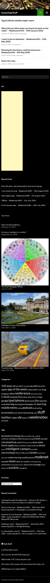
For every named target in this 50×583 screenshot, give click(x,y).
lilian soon (25, 453)
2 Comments (16, 44)
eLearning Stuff (9, 12)
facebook (14, 397)
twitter (6, 417)
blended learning (27, 439)
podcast (27, 407)
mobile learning (14, 457)
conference (22, 393)
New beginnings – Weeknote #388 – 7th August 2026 (23, 196)
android (37, 436)
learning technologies (24, 404)
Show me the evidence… (11, 225)
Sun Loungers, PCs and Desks (35, 533)
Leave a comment (21, 34)
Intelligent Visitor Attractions (13, 325)
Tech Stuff (8, 544)
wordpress (23, 468)
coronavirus (9, 442)
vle (19, 417)
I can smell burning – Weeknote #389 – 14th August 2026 (25, 191)
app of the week (17, 389)
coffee (11, 393)
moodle (4, 461)
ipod (32, 449)
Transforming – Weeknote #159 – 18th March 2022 (22, 368)
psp (15, 413)
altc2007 (19, 386)
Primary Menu (47, 12)
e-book (5, 396)
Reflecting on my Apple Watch (13, 569)
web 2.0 (25, 418)
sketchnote (28, 464)
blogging (4, 394)
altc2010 (41, 386)
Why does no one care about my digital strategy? (21, 502)
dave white (37, 442)
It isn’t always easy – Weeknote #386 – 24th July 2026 (23, 205)
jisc (37, 400)
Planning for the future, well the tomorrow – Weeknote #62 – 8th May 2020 (21, 51)
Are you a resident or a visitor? (14, 232)
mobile (5, 407)
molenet (42, 456)
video (14, 417)
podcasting (37, 408)
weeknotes (38, 417)
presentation (7, 412)
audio (40, 390)
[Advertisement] (12, 131)
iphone (19, 400)
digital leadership (32, 445)
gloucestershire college (32, 397)
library (18, 453)
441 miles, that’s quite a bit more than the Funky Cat (22, 564)
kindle (3, 404)
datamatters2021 (36, 394)
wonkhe (14, 467)
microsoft (4, 458)
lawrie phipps (8, 452)
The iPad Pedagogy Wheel (12, 286)
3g (22, 436)
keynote (43, 401)
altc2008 (26, 386)
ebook (42, 445)
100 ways (7, 385)
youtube (4, 420)
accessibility (28, 436)
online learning (35, 462)
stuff (41, 412)
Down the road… (9, 61)
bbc (20, 438)
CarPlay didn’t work (9, 550)
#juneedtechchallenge (11, 436)
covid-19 (21, 442)
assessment (32, 389)
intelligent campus (18, 449)
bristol (37, 438)
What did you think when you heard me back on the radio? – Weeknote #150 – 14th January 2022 (24, 29)
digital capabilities (21, 445)
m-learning (40, 404)
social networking (25, 413)
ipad (12, 400)
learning (10, 404)
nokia (19, 408)
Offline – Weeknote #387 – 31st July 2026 (18, 200)
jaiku (36, 449)
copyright (43, 439)
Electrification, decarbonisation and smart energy (21, 186)
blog (44, 389)
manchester (42, 453)
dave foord (28, 442)
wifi (7, 468)
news (13, 407)
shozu (21, 465)
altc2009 (34, 386)
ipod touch (30, 400)
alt (14, 386)
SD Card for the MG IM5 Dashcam (15, 554)
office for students (23, 462)
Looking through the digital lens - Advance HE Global (23, 500)
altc (33, 436)
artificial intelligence (9, 439)
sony (35, 413)
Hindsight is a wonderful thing (29, 510)
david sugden (7, 445)
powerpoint (5, 465)
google (4, 400)
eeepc (3, 449)
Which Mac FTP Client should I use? (16, 559)
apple (4, 389)
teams (43, 465)
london (34, 452)
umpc (3, 468)
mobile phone (28, 457)
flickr (20, 397)
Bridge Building (23, 526)
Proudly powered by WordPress (12, 580)
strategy (37, 464)
